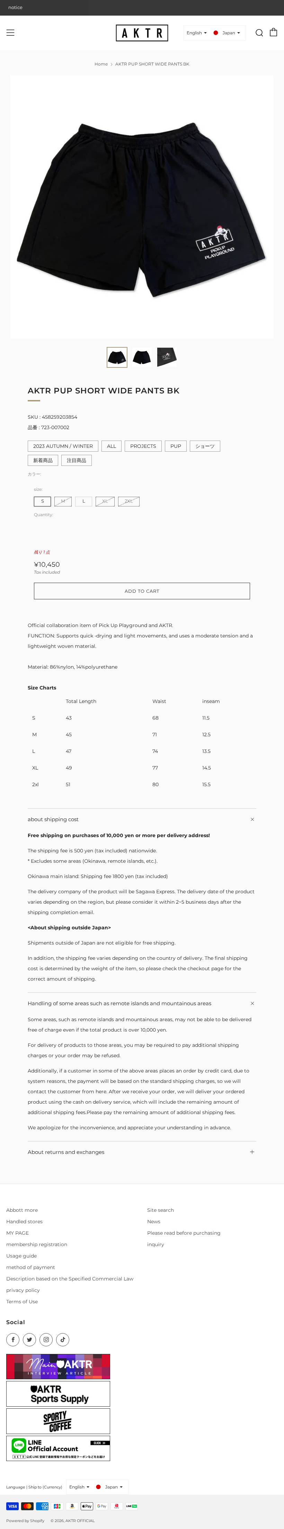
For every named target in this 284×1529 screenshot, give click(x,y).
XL (105, 501)
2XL (129, 501)
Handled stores (24, 1221)
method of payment (30, 1267)
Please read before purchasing (184, 1233)
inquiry (155, 1244)
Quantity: (43, 515)
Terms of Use (22, 1301)
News (153, 1221)
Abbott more (22, 1210)
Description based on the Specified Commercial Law (69, 1279)
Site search (160, 1210)
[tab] (117, 357)
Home (101, 64)
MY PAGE (17, 1233)
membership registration (36, 1244)
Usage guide (21, 1256)
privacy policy (23, 1290)
